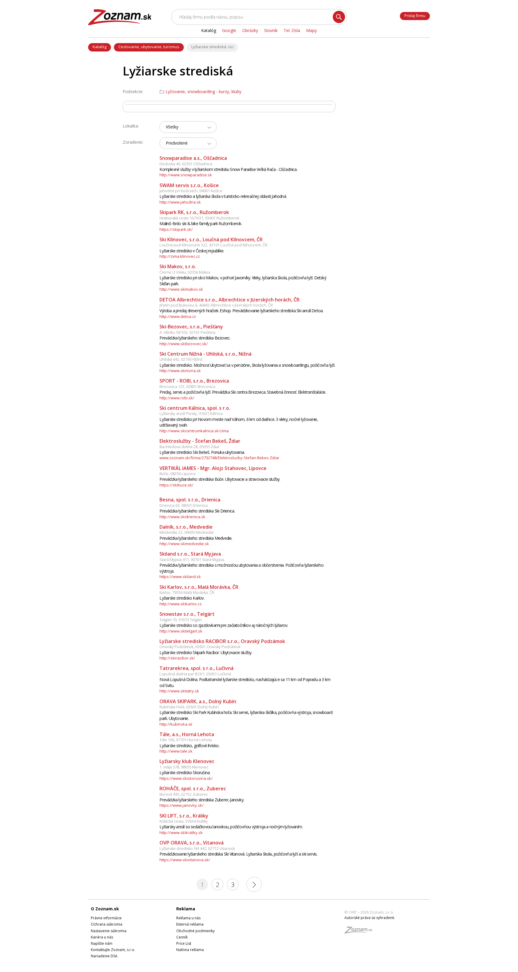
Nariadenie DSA (104, 956)
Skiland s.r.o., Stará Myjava (190, 554)
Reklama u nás (188, 918)
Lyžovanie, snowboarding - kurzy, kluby (203, 91)
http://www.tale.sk (175, 751)
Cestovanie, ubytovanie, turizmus (148, 46)
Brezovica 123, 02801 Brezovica (187, 386)
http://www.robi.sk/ (176, 398)
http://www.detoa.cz (177, 316)
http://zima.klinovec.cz (179, 256)
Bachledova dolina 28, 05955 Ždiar (189, 446)
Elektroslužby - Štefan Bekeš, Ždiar (199, 441)
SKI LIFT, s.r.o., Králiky (183, 815)
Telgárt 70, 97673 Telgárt (180, 619)
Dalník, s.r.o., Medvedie (186, 527)
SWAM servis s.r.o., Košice (189, 185)
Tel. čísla (292, 30)
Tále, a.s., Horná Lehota (186, 734)
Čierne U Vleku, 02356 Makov (184, 272)
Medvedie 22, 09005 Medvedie (186, 532)
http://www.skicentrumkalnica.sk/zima (194, 430)
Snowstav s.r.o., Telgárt (187, 614)
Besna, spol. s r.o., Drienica (189, 499)
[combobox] (188, 127)
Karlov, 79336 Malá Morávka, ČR (186, 592)
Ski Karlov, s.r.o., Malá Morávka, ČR (198, 587)
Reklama (185, 909)
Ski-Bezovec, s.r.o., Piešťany (191, 326)
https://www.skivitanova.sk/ (184, 859)
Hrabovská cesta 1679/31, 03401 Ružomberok (199, 218)
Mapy (311, 30)
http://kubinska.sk (175, 724)
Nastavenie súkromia (109, 930)
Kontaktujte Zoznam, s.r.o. (113, 949)
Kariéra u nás (102, 937)
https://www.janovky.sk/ (181, 805)
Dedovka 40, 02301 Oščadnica (185, 163)
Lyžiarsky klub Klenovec (186, 761)
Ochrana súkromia (106, 924)
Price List (183, 943)
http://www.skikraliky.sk (181, 832)
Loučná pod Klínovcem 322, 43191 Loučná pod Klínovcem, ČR (213, 245)
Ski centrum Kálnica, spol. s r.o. (194, 408)
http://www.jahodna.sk (180, 202)
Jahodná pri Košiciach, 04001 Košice (190, 190)
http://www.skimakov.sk (181, 289)
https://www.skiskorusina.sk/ (186, 778)
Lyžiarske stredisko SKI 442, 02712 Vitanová (197, 848)
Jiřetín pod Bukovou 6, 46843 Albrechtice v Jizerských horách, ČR (216, 305)
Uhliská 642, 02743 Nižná (180, 359)
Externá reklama (190, 924)
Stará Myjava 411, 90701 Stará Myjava (191, 559)
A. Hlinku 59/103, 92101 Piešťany (187, 332)
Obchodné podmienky (195, 930)
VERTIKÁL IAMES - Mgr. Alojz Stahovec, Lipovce (212, 468)
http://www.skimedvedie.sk (184, 543)
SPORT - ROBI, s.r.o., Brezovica (194, 380)
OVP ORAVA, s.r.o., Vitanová (191, 842)
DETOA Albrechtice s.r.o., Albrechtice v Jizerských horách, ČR (229, 299)
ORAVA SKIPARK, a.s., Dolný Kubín (197, 701)
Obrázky (250, 30)
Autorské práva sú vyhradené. (369, 917)
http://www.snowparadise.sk (185, 175)
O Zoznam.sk (105, 909)
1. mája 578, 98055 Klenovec (184, 767)
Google (229, 30)
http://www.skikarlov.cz (180, 603)
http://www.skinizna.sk (180, 370)
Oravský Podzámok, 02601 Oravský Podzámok (199, 646)
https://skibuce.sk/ (176, 485)
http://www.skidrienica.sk (182, 516)
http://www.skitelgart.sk (180, 631)
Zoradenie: (133, 142)
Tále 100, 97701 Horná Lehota (185, 739)
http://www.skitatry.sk (179, 691)
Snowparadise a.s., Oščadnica (193, 158)
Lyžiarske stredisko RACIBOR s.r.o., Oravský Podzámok (222, 641)
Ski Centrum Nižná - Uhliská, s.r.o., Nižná (205, 354)
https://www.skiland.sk (180, 576)
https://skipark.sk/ (176, 229)
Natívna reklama (190, 949)
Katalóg (99, 46)
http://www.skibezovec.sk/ (183, 343)
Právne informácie (106, 918)
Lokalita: (131, 126)
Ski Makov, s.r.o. (177, 266)
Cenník (182, 937)
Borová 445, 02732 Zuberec (183, 794)
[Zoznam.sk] (360, 931)
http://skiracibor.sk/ (177, 658)
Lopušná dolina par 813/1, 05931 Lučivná (195, 674)
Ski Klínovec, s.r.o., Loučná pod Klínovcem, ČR (211, 239)
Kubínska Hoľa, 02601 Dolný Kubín (189, 706)
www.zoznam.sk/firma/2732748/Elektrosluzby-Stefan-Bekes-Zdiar (219, 457)
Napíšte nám (101, 943)
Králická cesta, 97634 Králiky (183, 821)
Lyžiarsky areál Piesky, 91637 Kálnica (191, 413)
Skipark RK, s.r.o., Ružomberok (194, 212)
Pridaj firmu (414, 15)
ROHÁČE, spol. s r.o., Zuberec (192, 788)
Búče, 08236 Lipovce (177, 473)
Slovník (271, 30)
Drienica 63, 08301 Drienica (183, 505)
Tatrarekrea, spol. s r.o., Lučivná (196, 668)
